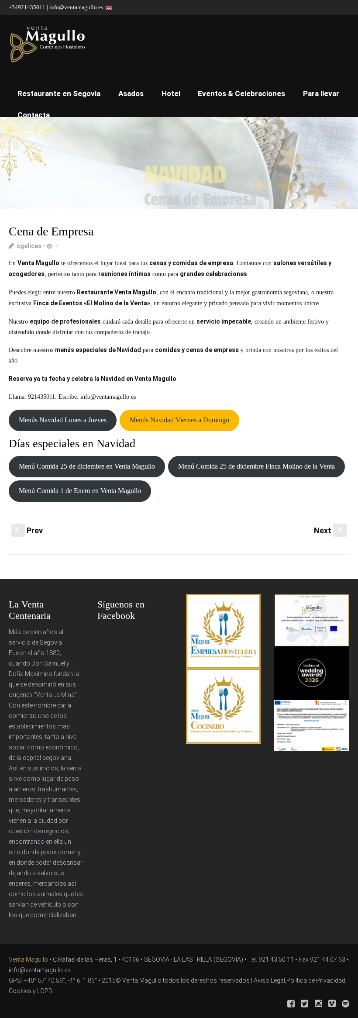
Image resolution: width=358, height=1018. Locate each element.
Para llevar (321, 93)
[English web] (109, 7)
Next (329, 530)
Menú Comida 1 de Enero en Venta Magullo (80, 490)
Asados (131, 93)
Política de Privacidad (315, 980)
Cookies (20, 990)
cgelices (29, 245)
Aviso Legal (269, 980)
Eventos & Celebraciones (241, 93)
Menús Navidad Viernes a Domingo (179, 420)
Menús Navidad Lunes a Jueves (63, 420)
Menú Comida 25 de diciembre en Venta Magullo (87, 466)
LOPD (44, 990)
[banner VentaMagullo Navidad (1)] (179, 163)
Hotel (171, 93)
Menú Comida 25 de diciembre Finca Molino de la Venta (256, 466)
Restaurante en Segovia (58, 93)
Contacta (33, 114)
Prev (29, 530)
